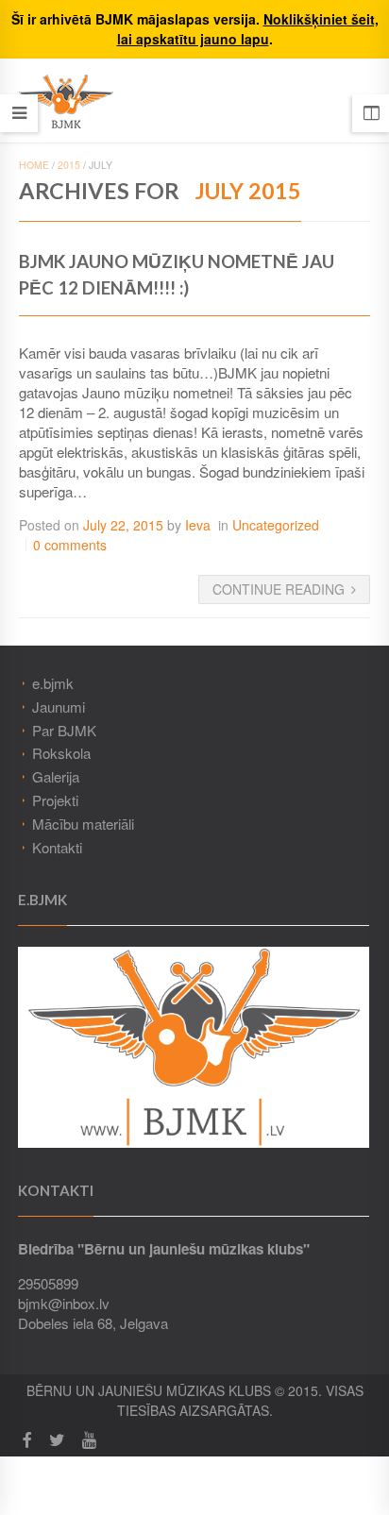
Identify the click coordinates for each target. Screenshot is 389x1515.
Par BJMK (64, 730)
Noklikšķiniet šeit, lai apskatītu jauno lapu (248, 28)
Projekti (55, 800)
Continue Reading (278, 589)
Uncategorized (275, 524)
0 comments (70, 544)
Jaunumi (58, 706)
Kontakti (57, 847)
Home (34, 165)
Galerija (55, 776)
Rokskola (61, 753)
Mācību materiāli (83, 823)
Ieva (198, 524)
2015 (69, 165)
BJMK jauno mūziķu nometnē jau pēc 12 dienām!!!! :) (176, 274)
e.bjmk (53, 683)
